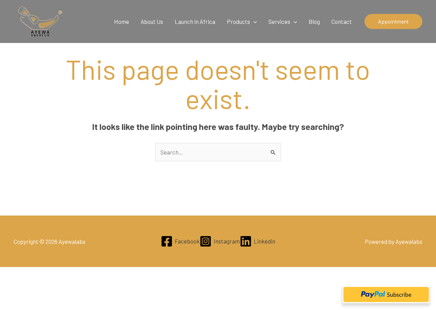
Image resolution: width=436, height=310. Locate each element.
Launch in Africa (195, 21)
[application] (253, 21)
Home (121, 21)
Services (279, 21)
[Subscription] (386, 294)
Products (238, 21)
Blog (314, 21)
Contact (341, 21)
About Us (152, 21)
